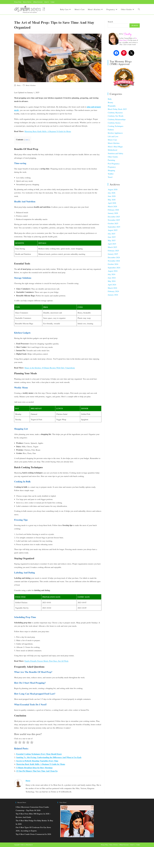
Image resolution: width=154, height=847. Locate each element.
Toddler (111, 173)
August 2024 (112, 271)
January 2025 (113, 254)
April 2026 (112, 203)
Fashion (111, 129)
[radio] (16, 743)
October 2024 (113, 264)
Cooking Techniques (115, 126)
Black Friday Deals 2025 (117, 109)
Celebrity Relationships (117, 119)
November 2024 (114, 260)
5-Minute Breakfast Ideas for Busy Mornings (34, 767)
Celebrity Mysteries (115, 112)
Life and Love (113, 136)
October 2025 (113, 223)
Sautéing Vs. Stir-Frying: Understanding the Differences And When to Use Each (48, 757)
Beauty (110, 102)
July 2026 (111, 193)
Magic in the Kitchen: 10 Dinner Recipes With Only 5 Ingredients (50, 367)
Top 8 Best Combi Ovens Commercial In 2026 (33, 834)
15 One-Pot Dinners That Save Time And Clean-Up (37, 771)
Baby (110, 99)
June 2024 (112, 277)
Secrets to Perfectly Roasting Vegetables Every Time (37, 760)
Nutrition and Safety (115, 153)
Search (110, 21)
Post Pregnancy (114, 163)
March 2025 (112, 247)
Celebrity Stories (114, 122)
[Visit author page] (18, 783)
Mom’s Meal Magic (115, 146)
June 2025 (112, 237)
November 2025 (114, 220)
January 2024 (113, 294)
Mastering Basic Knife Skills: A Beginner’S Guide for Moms (48, 131)
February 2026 (113, 209)
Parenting (111, 160)
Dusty (19, 85)
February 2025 (113, 250)
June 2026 (112, 196)
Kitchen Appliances (115, 133)
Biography (112, 105)
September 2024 (114, 267)
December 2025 (114, 216)
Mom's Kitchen (31, 85)
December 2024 (114, 257)
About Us (46, 2)
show (26, 140)
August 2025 (112, 230)
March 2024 (112, 288)
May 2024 (111, 281)
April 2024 (112, 284)
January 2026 (113, 213)
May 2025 (111, 240)
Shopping (111, 170)
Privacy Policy (17, 2)
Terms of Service (27, 2)
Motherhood (112, 150)
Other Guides (113, 156)
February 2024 (113, 291)
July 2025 (111, 233)
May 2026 (111, 199)
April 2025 (112, 243)
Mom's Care (112, 139)
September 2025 (114, 226)
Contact (52, 2)
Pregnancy (112, 167)
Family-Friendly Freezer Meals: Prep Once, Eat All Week (46, 661)
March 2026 (112, 206)
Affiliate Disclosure (38, 2)
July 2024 (111, 274)
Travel (110, 177)
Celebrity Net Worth (115, 116)
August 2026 (112, 189)
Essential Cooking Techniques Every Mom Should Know (39, 754)
